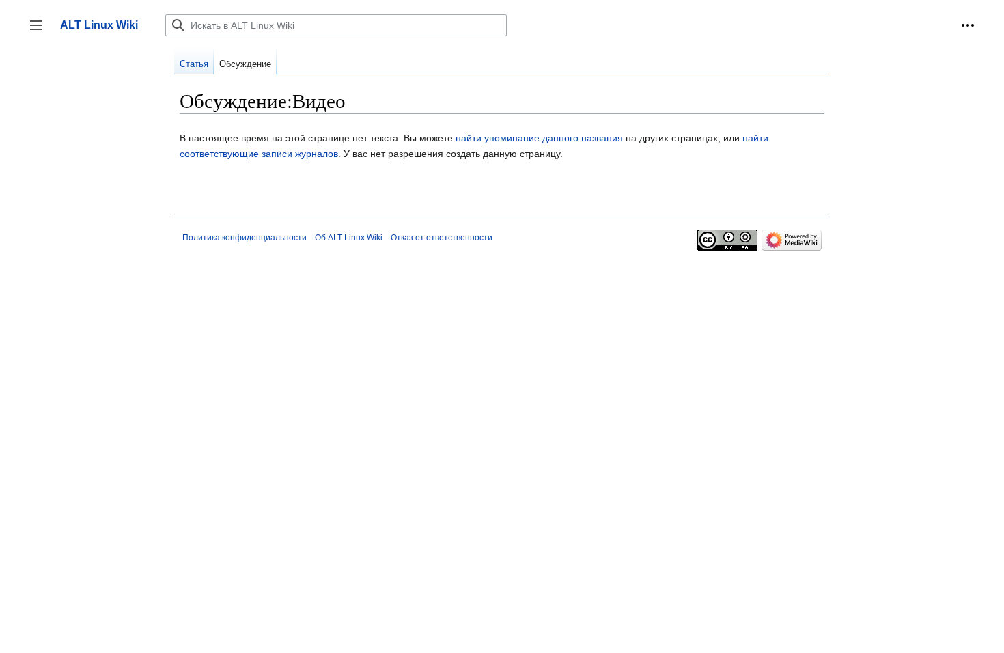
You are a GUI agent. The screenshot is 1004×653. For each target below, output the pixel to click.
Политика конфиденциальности (244, 237)
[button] (968, 25)
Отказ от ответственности (441, 237)
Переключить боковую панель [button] (40, 32)
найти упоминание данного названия (539, 138)
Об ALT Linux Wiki (348, 237)
